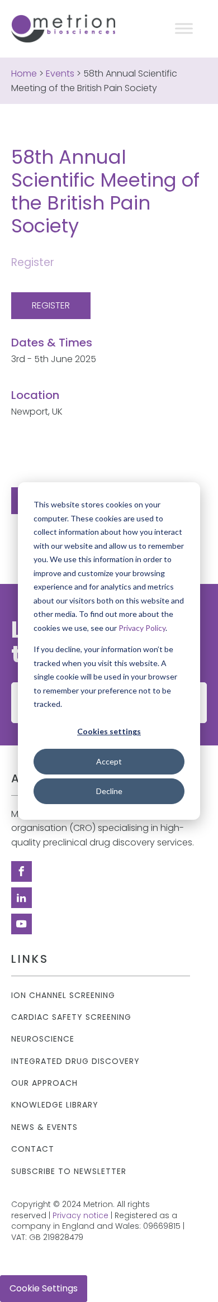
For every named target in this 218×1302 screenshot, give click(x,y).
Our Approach (44, 1083)
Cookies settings (109, 731)
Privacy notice (80, 1215)
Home (24, 73)
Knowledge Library (54, 1105)
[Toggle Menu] (184, 28)
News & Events (44, 1127)
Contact (32, 1149)
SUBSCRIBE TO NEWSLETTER (68, 1171)
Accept (109, 761)
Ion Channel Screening (63, 995)
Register (51, 305)
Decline (109, 791)
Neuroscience (42, 1039)
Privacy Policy (142, 627)
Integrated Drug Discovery (75, 1061)
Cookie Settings (44, 1288)
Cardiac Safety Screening (71, 1017)
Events (60, 73)
